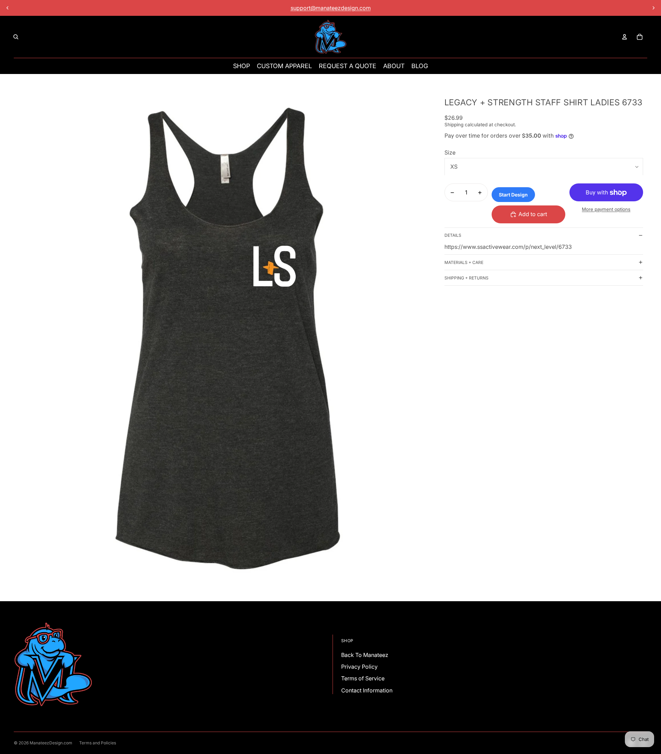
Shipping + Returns (466, 277)
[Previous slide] (7, 7)
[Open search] (15, 36)
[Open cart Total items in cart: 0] (639, 36)
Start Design (513, 195)
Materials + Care (463, 262)
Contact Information (366, 690)
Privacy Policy (359, 666)
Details (452, 235)
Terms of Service (363, 678)
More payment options (606, 209)
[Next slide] (653, 7)
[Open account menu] (624, 36)
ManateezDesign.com (51, 742)
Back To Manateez (364, 654)
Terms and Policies (97, 742)
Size (449, 152)
